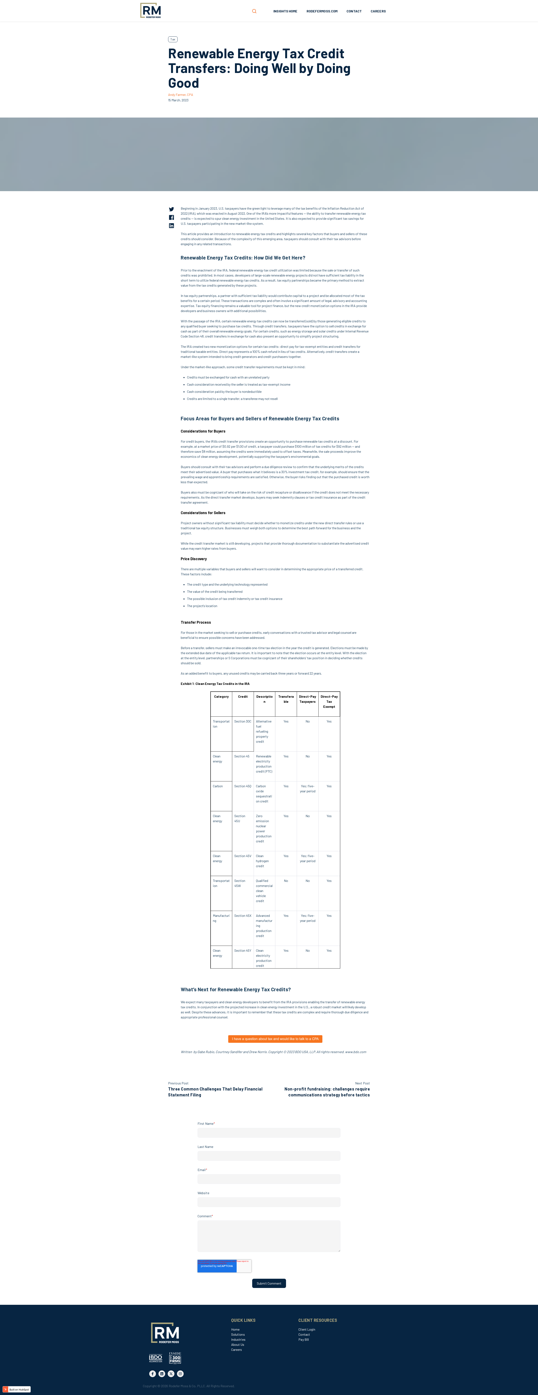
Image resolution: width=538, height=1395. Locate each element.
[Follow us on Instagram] (180, 1373)
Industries (238, 1339)
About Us (237, 1344)
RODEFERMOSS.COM (322, 11)
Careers (236, 1349)
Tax (172, 39)
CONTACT (354, 11)
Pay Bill (303, 1339)
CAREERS (378, 11)
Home (235, 1329)
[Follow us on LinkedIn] (161, 1373)
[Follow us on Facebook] (152, 1373)
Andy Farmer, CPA (180, 95)
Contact (304, 1334)
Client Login (306, 1329)
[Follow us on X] (171, 1373)
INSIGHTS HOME (285, 11)
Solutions (238, 1334)
